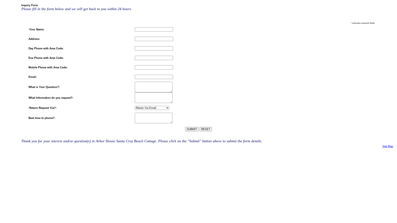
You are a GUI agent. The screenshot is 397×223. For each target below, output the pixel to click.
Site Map (387, 146)
